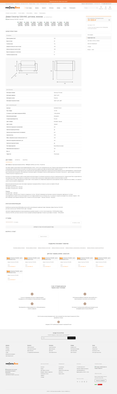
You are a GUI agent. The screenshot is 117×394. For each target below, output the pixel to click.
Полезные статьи (43, 3)
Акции (38, 3)
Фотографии (90, 34)
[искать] (97, 8)
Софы (7, 352)
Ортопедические (9, 355)
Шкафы (58, 8)
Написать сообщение (100, 380)
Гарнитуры (94, 347)
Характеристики (91, 37)
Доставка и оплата (24, 3)
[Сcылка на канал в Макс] (82, 381)
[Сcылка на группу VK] (77, 381)
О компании (17, 3)
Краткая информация (92, 43)
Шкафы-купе (73, 347)
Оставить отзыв (76, 222)
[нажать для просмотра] (20, 24)
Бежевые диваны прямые (19, 247)
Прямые (7, 347)
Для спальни (73, 352)
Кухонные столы (95, 350)
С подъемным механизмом (33, 352)
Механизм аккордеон (10, 354)
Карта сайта (61, 373)
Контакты (50, 3)
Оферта (42, 375)
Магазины (61, 368)
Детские (51, 350)
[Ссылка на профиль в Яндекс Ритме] (86, 381)
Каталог (42, 367)
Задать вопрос (43, 236)
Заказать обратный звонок (87, 3)
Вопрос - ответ (91, 49)
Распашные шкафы (75, 349)
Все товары (29, 8)
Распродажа (72, 8)
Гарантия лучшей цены (64, 370)
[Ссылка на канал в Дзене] (84, 381)
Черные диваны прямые (31, 247)
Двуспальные (30, 350)
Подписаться (71, 337)
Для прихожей (74, 350)
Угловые (7, 349)
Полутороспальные (31, 349)
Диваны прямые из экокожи (58, 247)
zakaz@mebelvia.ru (81, 370)
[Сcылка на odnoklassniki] (80, 381)
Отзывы (89, 46)
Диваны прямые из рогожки (44, 247)
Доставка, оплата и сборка (93, 40)
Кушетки (7, 350)
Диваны (37, 8)
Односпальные (30, 347)
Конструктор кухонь (96, 352)
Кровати (44, 8)
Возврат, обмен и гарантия (46, 372)
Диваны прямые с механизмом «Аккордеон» (75, 247)
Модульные (94, 349)
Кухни (65, 8)
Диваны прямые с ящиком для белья (95, 247)
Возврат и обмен (32, 3)
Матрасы (51, 8)
